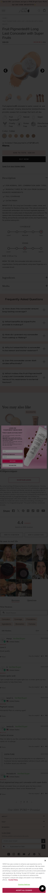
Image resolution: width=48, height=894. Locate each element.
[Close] (45, 860)
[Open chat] (42, 888)
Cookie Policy (13, 880)
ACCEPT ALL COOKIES (24, 890)
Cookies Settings (24, 884)
